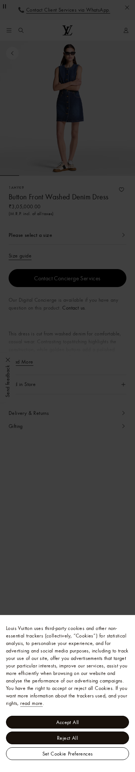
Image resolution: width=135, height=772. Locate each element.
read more (31, 703)
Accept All (67, 722)
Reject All (67, 738)
